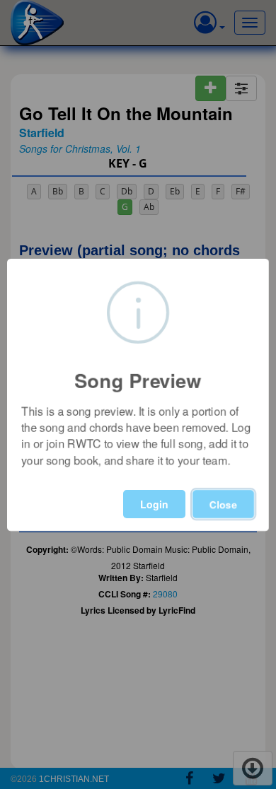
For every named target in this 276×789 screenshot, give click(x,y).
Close (223, 504)
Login (154, 504)
